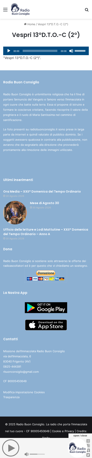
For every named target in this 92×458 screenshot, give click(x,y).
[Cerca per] (87, 11)
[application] (46, 51)
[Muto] (71, 51)
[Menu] (5, 11)
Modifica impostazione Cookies (24, 392)
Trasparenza (11, 397)
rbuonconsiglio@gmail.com (21, 371)
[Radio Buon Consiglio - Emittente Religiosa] (20, 9)
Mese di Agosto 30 (44, 203)
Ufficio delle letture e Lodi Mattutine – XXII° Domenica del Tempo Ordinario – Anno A (45, 231)
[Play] (9, 51)
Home (31, 24)
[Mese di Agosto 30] (15, 212)
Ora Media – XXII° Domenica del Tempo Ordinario (42, 191)
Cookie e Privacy (63, 431)
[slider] (81, 50)
